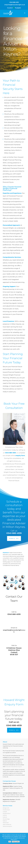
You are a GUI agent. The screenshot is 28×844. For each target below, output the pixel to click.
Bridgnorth (6, 808)
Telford (5, 821)
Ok (9, 841)
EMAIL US (14, 538)
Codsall (5, 811)
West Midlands (7, 824)
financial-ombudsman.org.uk (13, 766)
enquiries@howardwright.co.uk (14, 631)
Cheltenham (6, 810)
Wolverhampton (7, 826)
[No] (26, 838)
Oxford (5, 815)
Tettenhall (5, 822)
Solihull (5, 817)
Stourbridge (6, 819)
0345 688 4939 (14, 2)
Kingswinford (6, 813)
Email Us (14, 628)
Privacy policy (15, 841)
